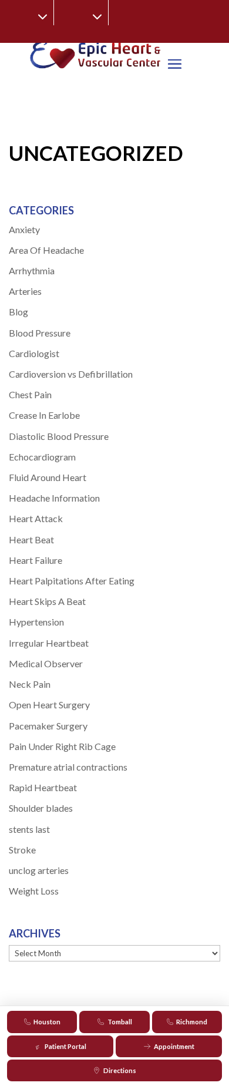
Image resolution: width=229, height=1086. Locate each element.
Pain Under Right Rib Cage (62, 746)
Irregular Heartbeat (49, 642)
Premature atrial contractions (68, 766)
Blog (18, 311)
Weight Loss (34, 890)
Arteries (25, 291)
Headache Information (54, 497)
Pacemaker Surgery (48, 725)
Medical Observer (46, 663)
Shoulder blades (41, 807)
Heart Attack (36, 518)
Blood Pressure (39, 332)
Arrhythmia (32, 270)
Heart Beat (31, 539)
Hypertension (36, 621)
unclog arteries (39, 870)
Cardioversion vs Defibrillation (71, 373)
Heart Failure (35, 560)
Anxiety (24, 229)
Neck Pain (29, 684)
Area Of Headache (46, 249)
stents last (29, 829)
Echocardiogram (42, 456)
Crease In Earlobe (44, 415)
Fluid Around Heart (47, 477)
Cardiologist (34, 353)
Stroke (22, 849)
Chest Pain (30, 394)
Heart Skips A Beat (47, 601)
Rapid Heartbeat (43, 787)
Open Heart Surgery (49, 704)
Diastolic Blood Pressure (59, 436)
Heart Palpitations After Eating (71, 580)
